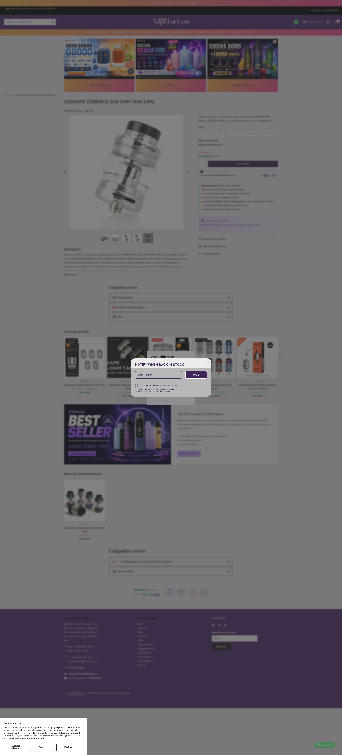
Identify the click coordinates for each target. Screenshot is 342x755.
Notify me (196, 375)
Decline (68, 747)
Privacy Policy (37, 739)
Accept (42, 747)
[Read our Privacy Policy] (180, 389)
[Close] (208, 361)
